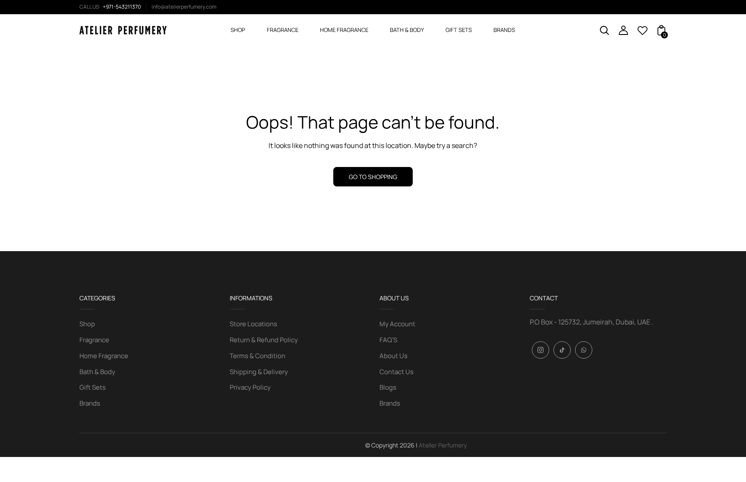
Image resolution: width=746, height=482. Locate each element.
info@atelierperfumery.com (184, 6)
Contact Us (396, 371)
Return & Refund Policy (264, 339)
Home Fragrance (103, 355)
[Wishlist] (642, 33)
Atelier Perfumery (443, 445)
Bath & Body (97, 371)
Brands (89, 403)
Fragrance (94, 339)
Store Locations (253, 323)
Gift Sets (92, 387)
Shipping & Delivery (259, 371)
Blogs (387, 387)
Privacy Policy (250, 387)
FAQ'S (388, 339)
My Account (397, 323)
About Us (393, 355)
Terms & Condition (257, 355)
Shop (87, 323)
